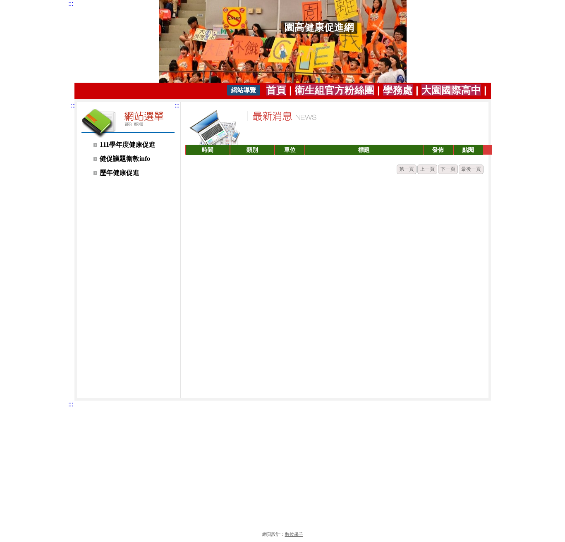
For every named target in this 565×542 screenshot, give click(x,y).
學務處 (398, 90)
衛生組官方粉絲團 (334, 90)
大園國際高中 (451, 90)
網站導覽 (243, 89)
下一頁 (448, 169)
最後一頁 (471, 169)
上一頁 (427, 169)
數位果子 (294, 534)
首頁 (276, 90)
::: (70, 3)
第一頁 (406, 169)
